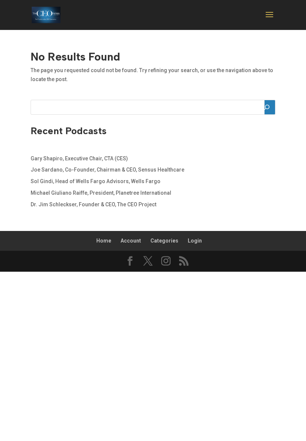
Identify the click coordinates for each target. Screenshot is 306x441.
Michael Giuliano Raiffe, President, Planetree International (101, 193)
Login (195, 241)
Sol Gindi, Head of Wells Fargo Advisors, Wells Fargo (95, 181)
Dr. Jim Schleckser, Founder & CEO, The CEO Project (93, 204)
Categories (164, 241)
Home (103, 241)
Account (131, 241)
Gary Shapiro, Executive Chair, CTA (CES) (79, 158)
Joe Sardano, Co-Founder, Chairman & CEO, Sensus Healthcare (107, 170)
